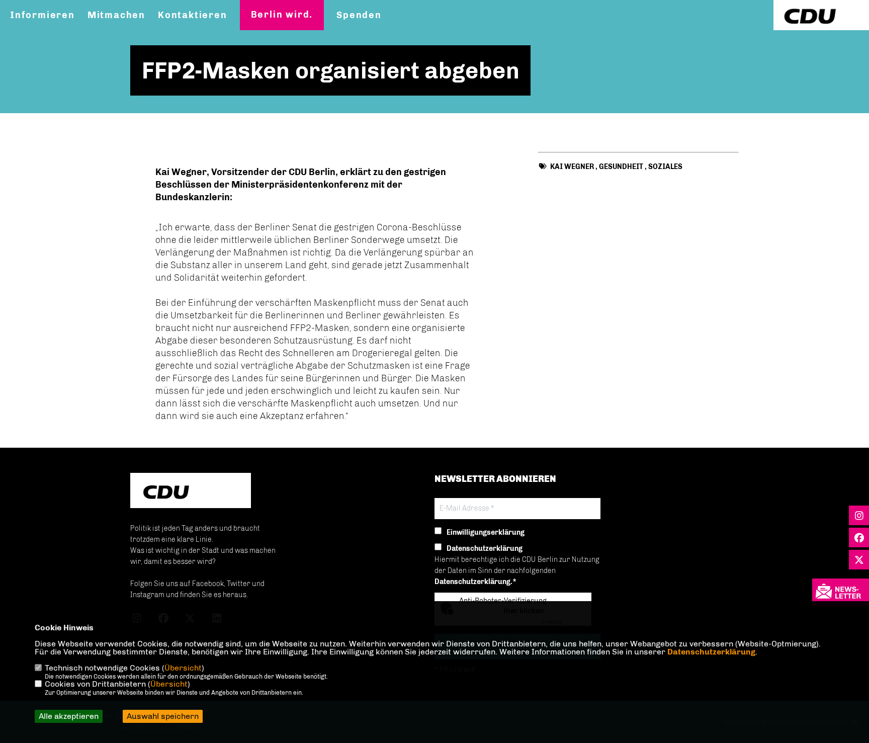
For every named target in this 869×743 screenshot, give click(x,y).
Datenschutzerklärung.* (475, 581)
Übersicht (183, 668)
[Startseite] (190, 492)
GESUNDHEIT (621, 166)
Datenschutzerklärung (711, 651)
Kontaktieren (192, 15)
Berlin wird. (282, 14)
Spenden (359, 15)
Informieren (42, 15)
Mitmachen (116, 15)
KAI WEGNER (572, 166)
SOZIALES (665, 166)
